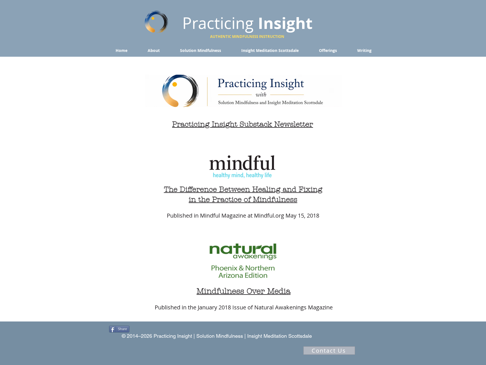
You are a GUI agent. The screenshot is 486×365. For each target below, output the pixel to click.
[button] (154, 50)
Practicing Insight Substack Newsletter (242, 124)
